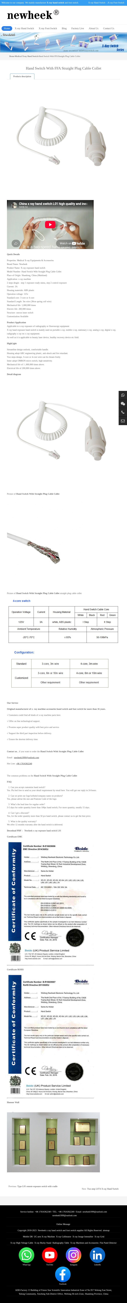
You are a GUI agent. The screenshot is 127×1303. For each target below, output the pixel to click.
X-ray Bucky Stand (42, 1243)
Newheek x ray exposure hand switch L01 (42, 831)
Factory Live (77, 28)
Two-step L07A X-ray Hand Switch (102, 1189)
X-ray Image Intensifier (82, 1236)
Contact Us (108, 28)
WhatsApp (27, 1265)
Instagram (73, 1265)
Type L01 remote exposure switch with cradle (37, 1186)
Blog (64, 28)
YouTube (49, 1265)
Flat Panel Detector (108, 1243)
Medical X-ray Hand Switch (26, 56)
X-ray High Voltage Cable (21, 1243)
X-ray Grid (99, 1236)
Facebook (62, 1284)
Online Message (63, 1224)
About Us (93, 28)
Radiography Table (61, 1243)
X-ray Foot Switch (116, 3)
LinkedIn (97, 1265)
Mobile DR (28, 1236)
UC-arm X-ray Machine (44, 1236)
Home (7, 28)
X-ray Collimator (63, 1236)
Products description (22, 76)
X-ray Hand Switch (96, 3)
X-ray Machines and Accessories (84, 1243)
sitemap (106, 1230)
